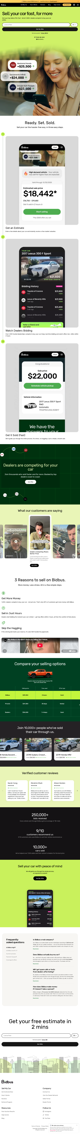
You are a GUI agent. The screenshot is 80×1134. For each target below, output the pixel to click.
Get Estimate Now (7, 1092)
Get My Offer (40, 29)
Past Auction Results (8, 1111)
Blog (49, 4)
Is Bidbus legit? (11, 947)
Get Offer (30, 482)
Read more (36, 948)
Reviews (42, 4)
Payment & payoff (11, 957)
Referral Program (7, 1102)
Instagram (48, 1111)
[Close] (78, 1)
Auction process (11, 954)
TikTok (47, 1115)
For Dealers (67, 4)
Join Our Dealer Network (50, 1095)
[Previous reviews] (2, 790)
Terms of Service (35, 1126)
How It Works (6, 1095)
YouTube (47, 1118)
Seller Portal (46, 1098)
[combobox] (74, 25)
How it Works (33, 4)
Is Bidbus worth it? (11, 950)
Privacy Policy (45, 1126)
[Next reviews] (77, 790)
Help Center (57, 4)
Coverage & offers (11, 960)
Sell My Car (24, 4)
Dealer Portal (47, 1102)
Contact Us (46, 1092)
